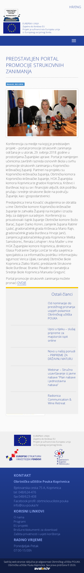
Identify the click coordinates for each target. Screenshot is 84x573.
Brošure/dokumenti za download (35, 530)
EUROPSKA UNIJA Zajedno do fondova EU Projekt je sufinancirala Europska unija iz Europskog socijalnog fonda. (41, 28)
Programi (20, 521)
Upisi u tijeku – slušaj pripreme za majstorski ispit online (61, 334)
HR (71, 7)
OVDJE (21, 283)
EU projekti (21, 525)
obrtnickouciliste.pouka (52, 501)
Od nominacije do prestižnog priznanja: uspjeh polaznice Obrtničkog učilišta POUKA (62, 310)
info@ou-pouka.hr (26, 505)
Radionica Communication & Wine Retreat (59, 399)
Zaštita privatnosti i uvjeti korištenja (37, 534)
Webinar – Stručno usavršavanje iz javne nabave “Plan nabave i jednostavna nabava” (62, 377)
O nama (19, 517)
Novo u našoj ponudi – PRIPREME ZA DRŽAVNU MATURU (61, 355)
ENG (77, 7)
